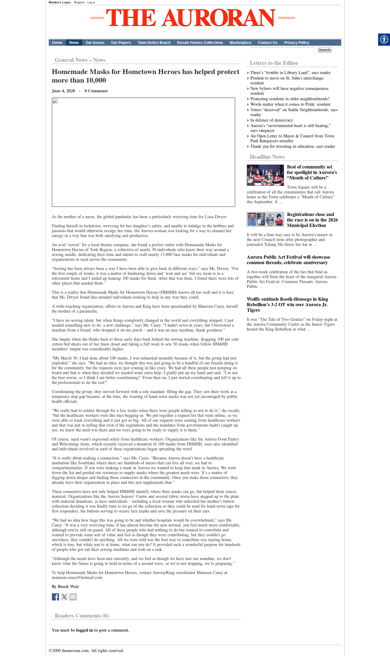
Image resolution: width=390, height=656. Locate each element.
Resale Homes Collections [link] (200, 43)
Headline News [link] (267, 157)
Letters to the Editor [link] (274, 63)
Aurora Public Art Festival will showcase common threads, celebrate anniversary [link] (288, 259)
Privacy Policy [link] (296, 43)
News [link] (74, 43)
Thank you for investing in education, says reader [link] (292, 146)
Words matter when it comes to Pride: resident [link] (290, 104)
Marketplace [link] (240, 43)
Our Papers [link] (121, 43)
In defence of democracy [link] (271, 120)
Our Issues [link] (95, 43)
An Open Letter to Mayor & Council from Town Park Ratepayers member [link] (292, 138)
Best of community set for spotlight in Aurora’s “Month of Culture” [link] (312, 172)
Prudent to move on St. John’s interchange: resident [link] (287, 80)
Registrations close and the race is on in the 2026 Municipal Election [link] (312, 220)
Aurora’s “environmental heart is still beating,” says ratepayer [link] (290, 128)
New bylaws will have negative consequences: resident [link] (289, 91)
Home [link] (57, 43)
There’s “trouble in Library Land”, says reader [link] (290, 72)
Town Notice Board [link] (154, 43)
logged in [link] (84, 630)
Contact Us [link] (268, 43)
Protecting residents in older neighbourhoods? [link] (289, 98)
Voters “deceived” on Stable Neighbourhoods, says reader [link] (294, 112)
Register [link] (79, 2)
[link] (55, 597)
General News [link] (71, 60)
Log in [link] (91, 2)
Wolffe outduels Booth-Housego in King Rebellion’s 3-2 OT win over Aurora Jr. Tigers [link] (287, 304)
